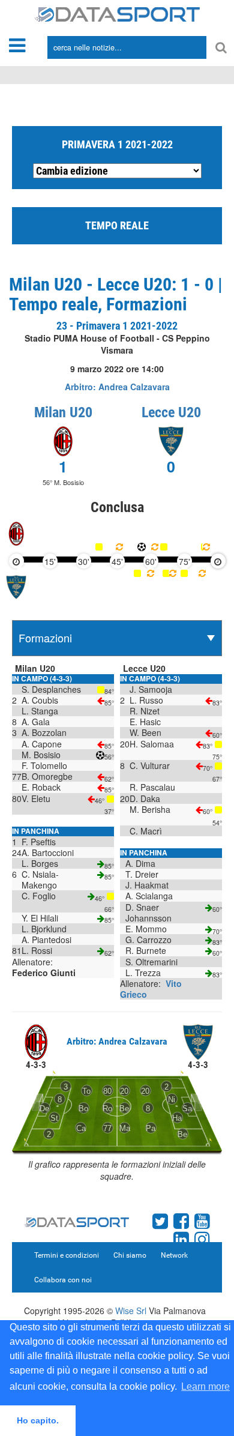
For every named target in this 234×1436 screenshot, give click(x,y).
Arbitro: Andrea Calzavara (117, 387)
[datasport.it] (117, 13)
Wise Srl (130, 1311)
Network (174, 1255)
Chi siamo (129, 1255)
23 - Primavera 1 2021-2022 (117, 325)
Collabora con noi (63, 1280)
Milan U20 (63, 412)
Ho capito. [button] (38, 1420)
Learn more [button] (205, 1386)
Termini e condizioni (66, 1255)
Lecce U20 (171, 412)
